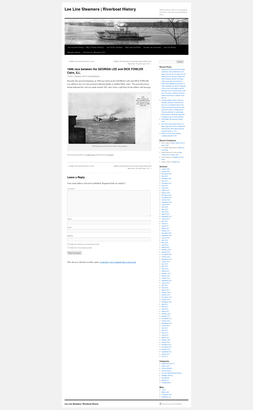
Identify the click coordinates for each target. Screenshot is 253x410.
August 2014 (166, 283)
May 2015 (165, 266)
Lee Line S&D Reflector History (172, 373)
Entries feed (165, 392)
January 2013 (166, 316)
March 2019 (165, 190)
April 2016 (165, 245)
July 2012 (165, 328)
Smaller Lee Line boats (152, 47)
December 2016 (166, 233)
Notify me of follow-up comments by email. (84, 244)
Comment (71, 188)
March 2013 (165, 311)
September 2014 (167, 280)
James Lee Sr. (166, 366)
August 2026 (166, 169)
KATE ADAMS (167, 368)
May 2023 (165, 176)
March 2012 (165, 337)
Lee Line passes (166, 371)
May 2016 (165, 242)
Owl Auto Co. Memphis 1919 (94, 52)
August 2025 (166, 171)
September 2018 (167, 202)
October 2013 (166, 299)
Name (70, 219)
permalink (110, 155)
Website (70, 236)
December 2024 (166, 174)
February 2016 (166, 250)
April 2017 (165, 226)
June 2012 (165, 330)
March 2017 (165, 228)
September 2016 (167, 235)
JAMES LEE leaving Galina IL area (80, 61)
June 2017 (165, 223)
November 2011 (167, 347)
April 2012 (165, 335)
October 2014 (166, 278)
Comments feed (166, 394)
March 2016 (165, 247)
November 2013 (167, 297)
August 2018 (166, 204)
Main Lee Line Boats (133, 47)
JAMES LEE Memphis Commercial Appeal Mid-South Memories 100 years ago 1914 (132, 62)
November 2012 (167, 318)
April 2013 (165, 309)
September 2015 (167, 259)
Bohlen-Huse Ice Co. (168, 363)
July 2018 (165, 207)
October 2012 (166, 321)
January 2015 (166, 276)
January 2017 (166, 231)
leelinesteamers (94, 76)
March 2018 (165, 214)
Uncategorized (90, 155)
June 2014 (165, 287)
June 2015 (165, 264)
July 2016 (165, 240)
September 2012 (167, 323)
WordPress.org (166, 397)
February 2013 (166, 314)
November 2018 (167, 197)
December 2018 (166, 195)
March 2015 (165, 271)
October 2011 (166, 349)
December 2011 (166, 344)
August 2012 (166, 325)
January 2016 (166, 252)
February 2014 (166, 292)
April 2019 (165, 188)
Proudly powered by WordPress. (172, 404)
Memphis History (73, 52)
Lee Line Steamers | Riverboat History (100, 9)
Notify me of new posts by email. (80, 248)
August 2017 (166, 219)
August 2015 (166, 261)
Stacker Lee (176, 162)
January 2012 (166, 342)
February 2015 (166, 273)
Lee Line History (170, 47)
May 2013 (165, 306)
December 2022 (166, 178)
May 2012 (165, 333)
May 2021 (165, 185)
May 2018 (165, 209)
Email (69, 227)
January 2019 (166, 193)
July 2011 (165, 356)
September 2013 (167, 302)
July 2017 (165, 221)
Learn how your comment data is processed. (118, 262)
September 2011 (167, 352)
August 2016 (166, 238)
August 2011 (166, 354)
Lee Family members (114, 47)
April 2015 (165, 268)
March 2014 (165, 290)
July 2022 (165, 181)
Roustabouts (165, 378)
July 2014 (165, 285)
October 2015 (166, 257)
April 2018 (165, 212)
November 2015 (167, 254)
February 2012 (166, 340)
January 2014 (166, 295)
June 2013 (165, 304)
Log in (164, 390)
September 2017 (167, 216)
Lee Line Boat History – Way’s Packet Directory (85, 47)
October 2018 (166, 200)
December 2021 (166, 183)
